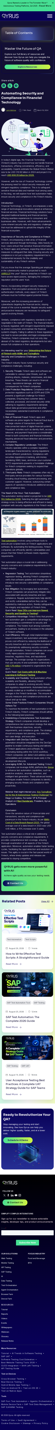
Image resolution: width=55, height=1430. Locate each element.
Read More (45, 5)
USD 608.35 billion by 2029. (20, 175)
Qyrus (51, 767)
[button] (3, 85)
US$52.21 (5, 273)
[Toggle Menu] (49, 16)
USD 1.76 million (13, 665)
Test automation (9, 540)
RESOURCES (7, 1305)
